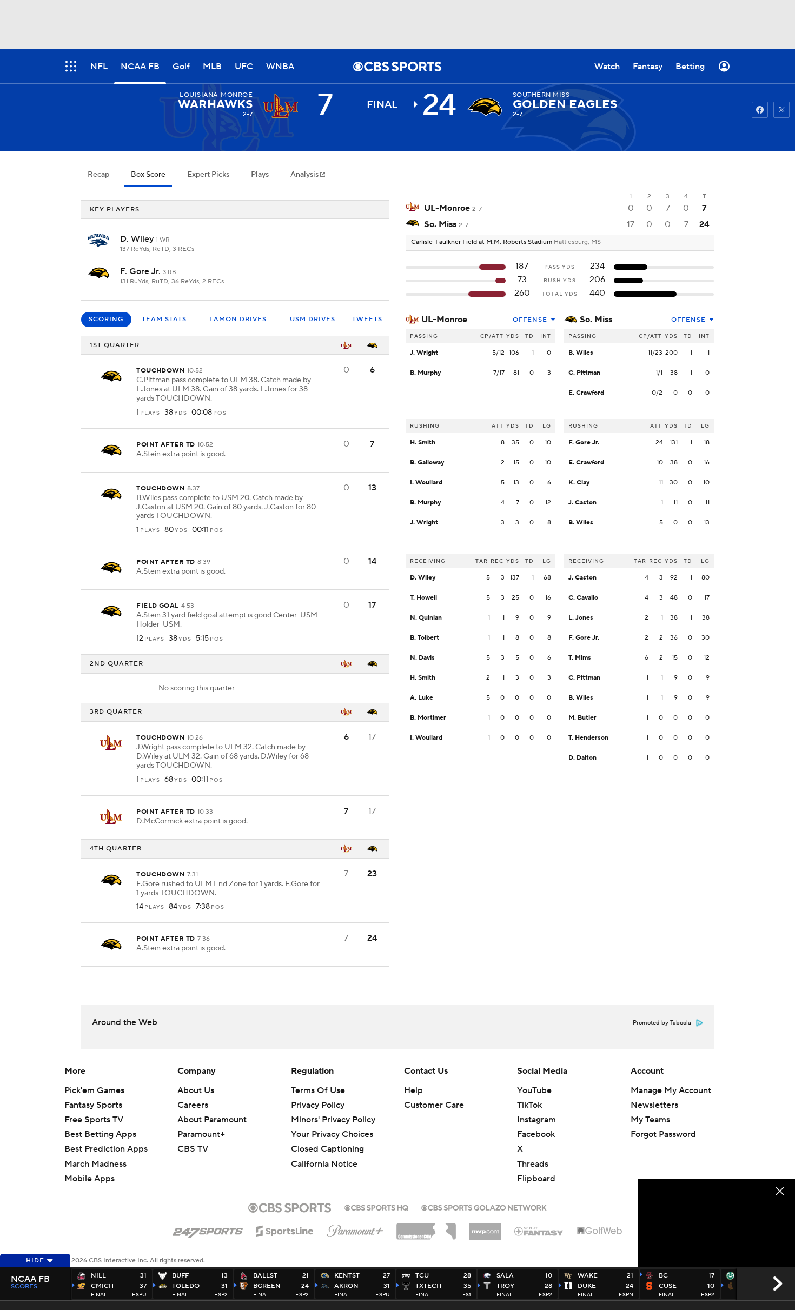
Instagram (536, 1119)
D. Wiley (138, 239)
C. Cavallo (583, 598)
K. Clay (578, 482)
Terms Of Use (318, 1090)
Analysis (305, 174)
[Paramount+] (355, 1228)
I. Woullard (426, 482)
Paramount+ (201, 1134)
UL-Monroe (444, 319)
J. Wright (424, 353)
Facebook (536, 1134)
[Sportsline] (285, 1229)
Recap (98, 174)
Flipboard (536, 1178)
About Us (195, 1090)
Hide (35, 1260)
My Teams (650, 1119)
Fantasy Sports (93, 1105)
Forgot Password (663, 1134)
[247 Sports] (208, 1229)
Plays (260, 174)
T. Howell (423, 598)
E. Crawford (586, 393)
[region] (716, 1223)
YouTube (534, 1090)
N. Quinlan (426, 618)
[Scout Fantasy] (539, 1230)
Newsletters (654, 1105)
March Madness (95, 1164)
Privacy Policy (318, 1105)
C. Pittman (584, 373)
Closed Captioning (327, 1138)
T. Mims (579, 658)
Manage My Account (671, 1090)
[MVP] (485, 1227)
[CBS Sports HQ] (376, 1206)
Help (413, 1090)
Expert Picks (208, 174)
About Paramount (212, 1119)
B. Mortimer (428, 718)
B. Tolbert (424, 638)
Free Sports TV (93, 1119)
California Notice (324, 1153)
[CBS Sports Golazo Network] (484, 1206)
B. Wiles (580, 353)
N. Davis (422, 658)
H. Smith (422, 442)
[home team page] (484, 107)
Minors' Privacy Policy (333, 1119)
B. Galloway (427, 462)
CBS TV (192, 1148)
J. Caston (582, 502)
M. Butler (582, 718)
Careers (192, 1105)
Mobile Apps (89, 1178)
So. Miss (596, 319)
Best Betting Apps (100, 1134)
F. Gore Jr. (141, 271)
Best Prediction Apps (106, 1148)
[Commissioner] (426, 1227)
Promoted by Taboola (662, 1023)
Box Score (148, 174)
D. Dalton (582, 758)
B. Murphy (425, 373)
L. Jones (580, 618)
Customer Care (434, 1105)
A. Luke (421, 698)
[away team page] (280, 107)
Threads (532, 1164)
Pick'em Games (94, 1090)
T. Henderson (588, 738)
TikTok (529, 1105)
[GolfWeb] (599, 1231)
